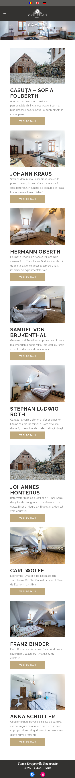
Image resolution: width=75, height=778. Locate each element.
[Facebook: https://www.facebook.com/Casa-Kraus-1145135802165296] (32, 774)
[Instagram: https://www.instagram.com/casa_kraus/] (42, 774)
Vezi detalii (27, 121)
